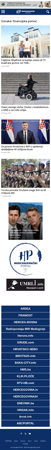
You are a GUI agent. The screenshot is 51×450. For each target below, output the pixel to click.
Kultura (23, 441)
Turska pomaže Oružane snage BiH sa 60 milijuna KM (23, 192)
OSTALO (43, 441)
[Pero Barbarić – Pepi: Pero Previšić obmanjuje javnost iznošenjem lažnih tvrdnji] (26, 222)
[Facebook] (21, 434)
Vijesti (16, 441)
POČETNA (8, 441)
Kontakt (25, 444)
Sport (29, 441)
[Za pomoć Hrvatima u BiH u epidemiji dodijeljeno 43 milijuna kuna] (25, 131)
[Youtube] (30, 434)
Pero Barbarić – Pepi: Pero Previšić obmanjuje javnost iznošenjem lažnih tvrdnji (24, 232)
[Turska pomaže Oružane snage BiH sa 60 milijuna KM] (25, 173)
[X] (25, 434)
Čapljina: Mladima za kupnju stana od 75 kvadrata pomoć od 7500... (23, 61)
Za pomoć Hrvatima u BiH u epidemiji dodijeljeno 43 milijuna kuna (22, 148)
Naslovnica (4, 17)
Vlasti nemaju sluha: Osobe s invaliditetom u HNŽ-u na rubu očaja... (25, 109)
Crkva (36, 441)
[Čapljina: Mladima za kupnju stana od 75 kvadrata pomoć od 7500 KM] (25, 41)
